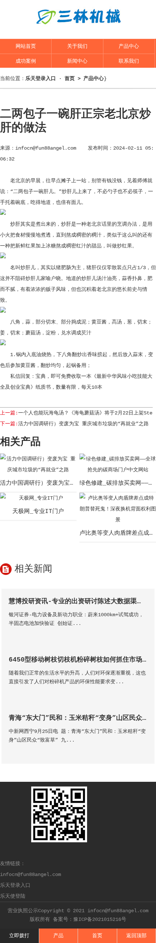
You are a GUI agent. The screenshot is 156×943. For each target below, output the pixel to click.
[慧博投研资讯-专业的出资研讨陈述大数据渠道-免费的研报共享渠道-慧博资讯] (141, 634)
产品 (58, 936)
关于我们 (77, 46)
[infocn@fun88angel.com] (78, 30)
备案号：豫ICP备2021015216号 (89, 919)
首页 (70, 79)
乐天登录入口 (15, 885)
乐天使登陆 (12, 896)
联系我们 (129, 61)
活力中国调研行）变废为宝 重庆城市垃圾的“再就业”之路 (83, 424)
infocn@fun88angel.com (45, 148)
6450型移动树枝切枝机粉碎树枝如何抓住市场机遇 (82, 659)
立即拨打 (19, 936)
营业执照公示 (23, 911)
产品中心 (129, 46)
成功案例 (26, 61)
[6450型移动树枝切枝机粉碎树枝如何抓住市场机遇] (141, 692)
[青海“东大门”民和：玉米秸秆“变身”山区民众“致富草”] (141, 750)
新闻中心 (77, 61)
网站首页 (26, 46)
